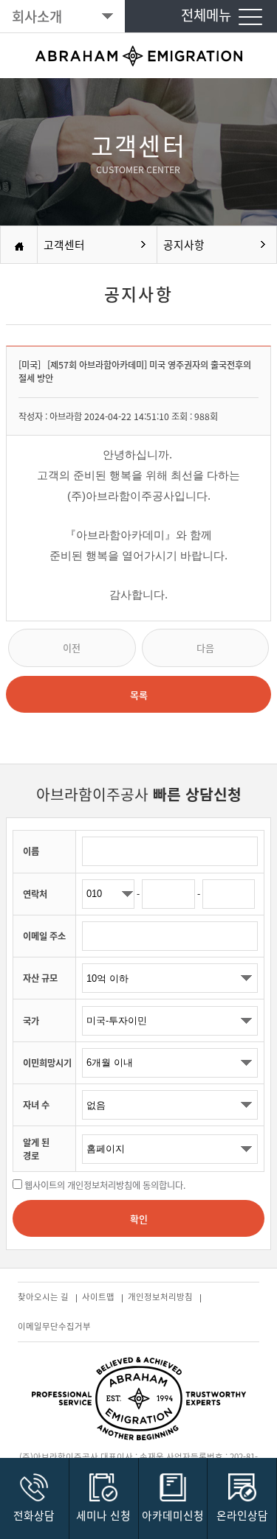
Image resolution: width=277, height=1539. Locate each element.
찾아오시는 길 (44, 1297)
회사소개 (37, 16)
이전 (72, 648)
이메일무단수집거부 (54, 1326)
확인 (139, 1219)
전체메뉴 (210, 14)
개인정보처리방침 (161, 1297)
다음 (205, 648)
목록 (139, 695)
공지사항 (184, 245)
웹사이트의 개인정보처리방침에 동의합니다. (104, 1185)
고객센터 (64, 245)
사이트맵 (99, 1297)
